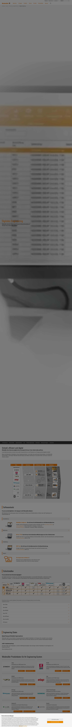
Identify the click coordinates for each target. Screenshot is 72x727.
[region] (36, 720)
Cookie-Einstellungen (55, 719)
